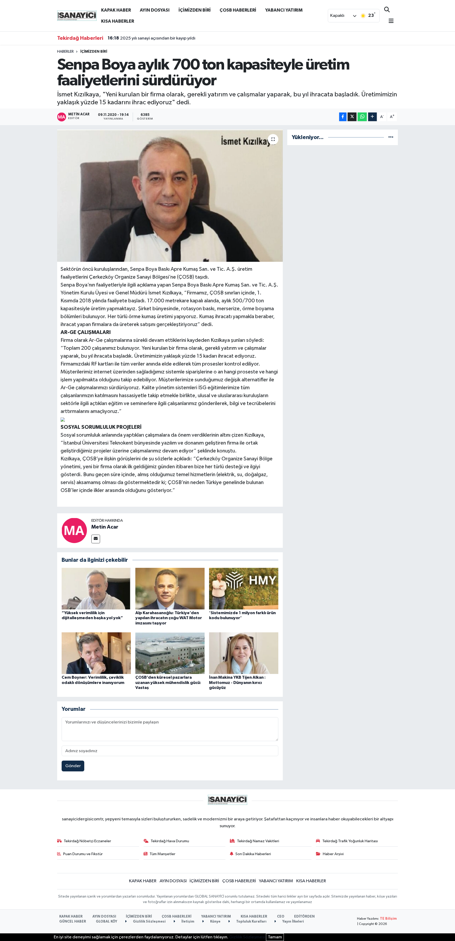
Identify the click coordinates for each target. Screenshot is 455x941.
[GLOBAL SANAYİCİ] (77, 15)
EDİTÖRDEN (304, 916)
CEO (280, 916)
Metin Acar (104, 527)
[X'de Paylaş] (352, 116)
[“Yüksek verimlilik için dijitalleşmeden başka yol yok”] (96, 588)
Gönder (73, 766)
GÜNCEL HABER (72, 921)
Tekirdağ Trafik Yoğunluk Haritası (350, 841)
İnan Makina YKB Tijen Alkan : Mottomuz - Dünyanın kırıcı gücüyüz (237, 682)
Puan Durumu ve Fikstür (83, 854)
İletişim (187, 921)
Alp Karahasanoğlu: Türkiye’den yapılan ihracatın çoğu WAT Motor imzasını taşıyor (168, 618)
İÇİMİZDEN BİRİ (195, 10)
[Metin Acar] (74, 530)
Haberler (65, 51)
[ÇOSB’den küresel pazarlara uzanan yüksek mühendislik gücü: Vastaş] (170, 653)
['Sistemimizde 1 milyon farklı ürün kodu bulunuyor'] (243, 588)
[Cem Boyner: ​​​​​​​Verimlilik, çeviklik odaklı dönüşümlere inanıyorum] (96, 653)
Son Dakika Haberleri (253, 854)
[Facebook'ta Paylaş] (343, 116)
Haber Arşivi (333, 854)
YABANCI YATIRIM (284, 10)
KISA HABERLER (117, 21)
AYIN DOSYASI (155, 10)
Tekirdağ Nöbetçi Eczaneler (87, 841)
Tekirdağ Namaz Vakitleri (258, 841)
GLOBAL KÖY (106, 921)
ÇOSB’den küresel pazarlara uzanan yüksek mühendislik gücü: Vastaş (168, 682)
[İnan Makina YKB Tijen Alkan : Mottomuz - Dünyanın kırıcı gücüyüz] (243, 653)
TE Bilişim (388, 918)
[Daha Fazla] (372, 116)
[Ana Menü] (389, 21)
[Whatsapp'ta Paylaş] (362, 116)
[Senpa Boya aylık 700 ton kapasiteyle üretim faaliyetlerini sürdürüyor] (170, 196)
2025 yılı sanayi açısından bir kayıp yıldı (151, 38)
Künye (214, 921)
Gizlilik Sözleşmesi (149, 921)
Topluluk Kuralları (250, 921)
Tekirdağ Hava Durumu (170, 841)
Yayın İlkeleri (292, 921)
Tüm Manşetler (162, 854)
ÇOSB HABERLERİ (238, 10)
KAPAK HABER (116, 10)
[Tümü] (390, 137)
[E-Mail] (95, 539)
